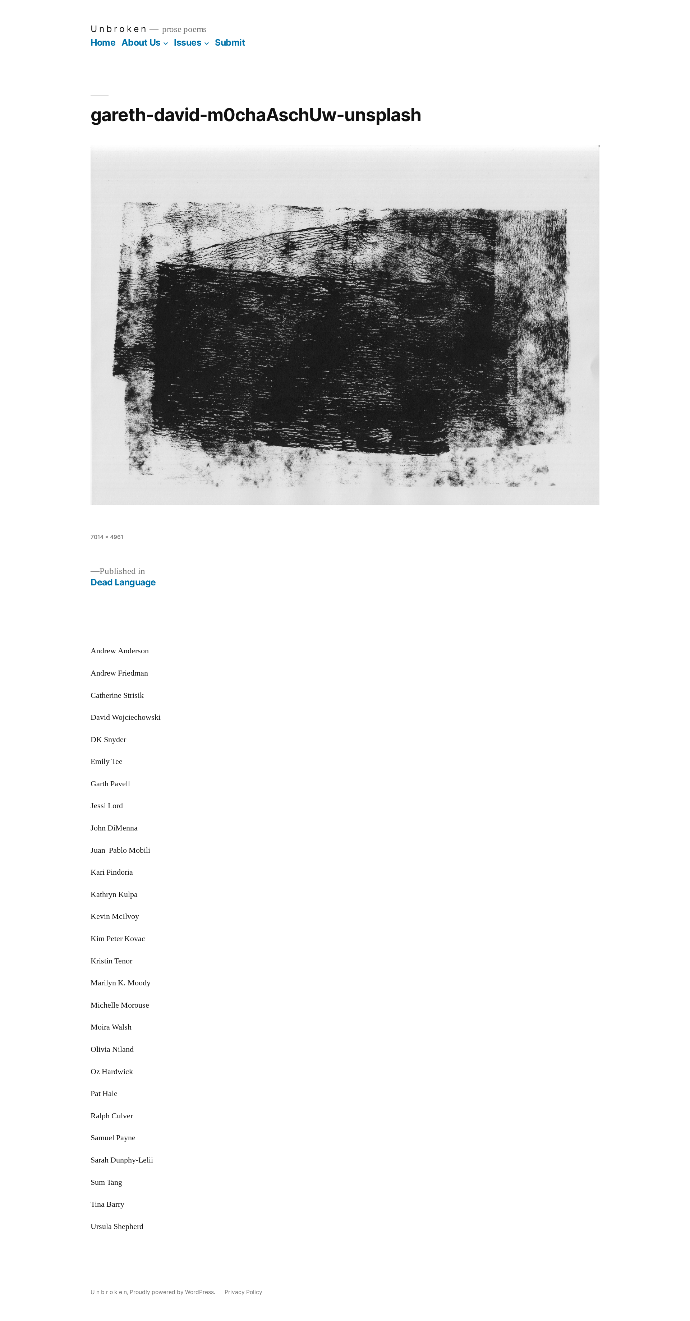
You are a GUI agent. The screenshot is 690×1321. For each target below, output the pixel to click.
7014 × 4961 (107, 537)
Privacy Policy (243, 1292)
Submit (230, 42)
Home (103, 42)
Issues (187, 42)
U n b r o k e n (118, 28)
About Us (141, 42)
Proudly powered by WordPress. (173, 1292)
